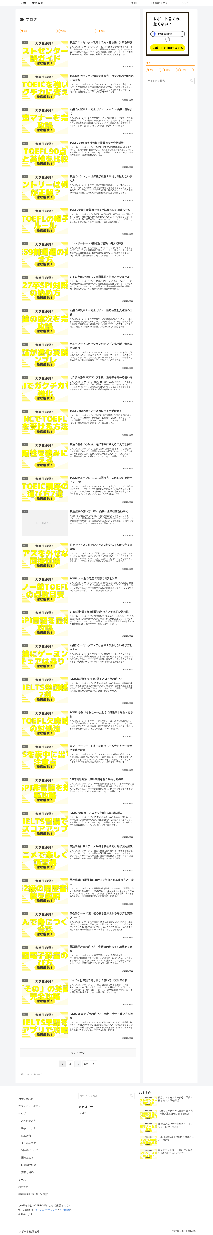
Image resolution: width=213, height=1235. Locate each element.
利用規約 (23, 1187)
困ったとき (27, 1157)
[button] (191, 80)
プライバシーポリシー (30, 1106)
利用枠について (30, 1150)
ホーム (22, 1179)
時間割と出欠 (28, 1165)
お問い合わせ (25, 1099)
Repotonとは (28, 1128)
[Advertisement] (170, 109)
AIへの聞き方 (28, 1120)
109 (86, 1064)
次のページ (78, 1052)
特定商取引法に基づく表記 (33, 1194)
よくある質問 (28, 1143)
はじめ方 (26, 1135)
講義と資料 (27, 1172)
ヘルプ (22, 1113)
